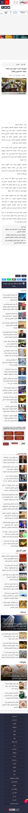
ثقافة (14, 785)
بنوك (14, 738)
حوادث (14, 731)
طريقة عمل (14, 789)
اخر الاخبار (14, 716)
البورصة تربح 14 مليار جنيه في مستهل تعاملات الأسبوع (15, 230)
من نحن (14, 796)
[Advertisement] (14, 109)
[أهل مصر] (23, 2)
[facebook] (2, 7)
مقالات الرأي (14, 782)
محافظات (14, 727)
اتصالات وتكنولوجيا (14, 778)
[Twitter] (19, 279)
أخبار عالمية (14, 742)
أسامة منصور (19, 124)
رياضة (14, 735)
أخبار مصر (14, 720)
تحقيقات (14, 753)
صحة (14, 775)
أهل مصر (14, 793)
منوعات (14, 767)
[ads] (14, 12)
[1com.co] (14, 810)
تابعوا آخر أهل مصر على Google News (12, 285)
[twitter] (5, 7)
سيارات (14, 764)
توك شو (14, 749)
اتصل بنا (14, 800)
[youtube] (8, 7)
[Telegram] (4, 279)
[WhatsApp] (9, 279)
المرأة (14, 771)
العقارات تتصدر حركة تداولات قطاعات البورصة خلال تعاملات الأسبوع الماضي (15, 236)
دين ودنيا (14, 760)
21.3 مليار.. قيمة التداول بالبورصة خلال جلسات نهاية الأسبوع (15, 241)
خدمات (14, 756)
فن (14, 745)
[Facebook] (24, 279)
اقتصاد (14, 724)
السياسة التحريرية (14, 804)
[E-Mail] (14, 279)
